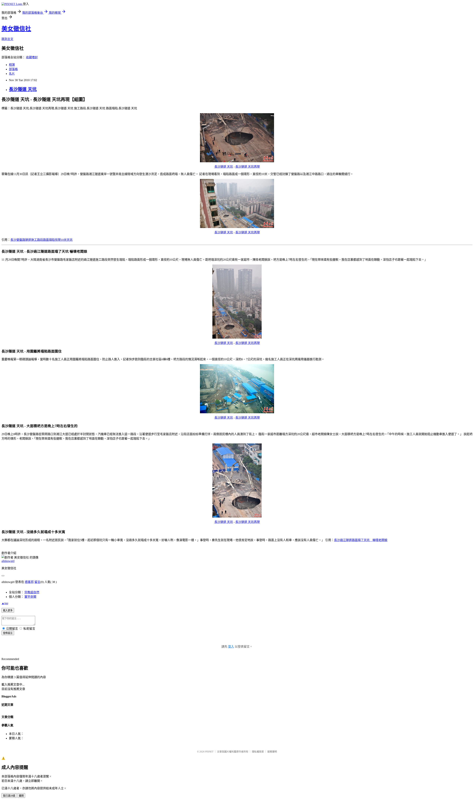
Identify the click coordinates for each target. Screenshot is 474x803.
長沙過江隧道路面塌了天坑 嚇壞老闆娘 (360, 540)
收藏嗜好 (32, 57)
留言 (37, 581)
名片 (12, 73)
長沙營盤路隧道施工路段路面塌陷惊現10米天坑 (41, 239)
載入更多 (8, 610)
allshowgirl (7, 561)
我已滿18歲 (9, 795)
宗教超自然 (31, 592)
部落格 (13, 69)
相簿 (12, 64)
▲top (4, 603)
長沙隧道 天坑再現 (247, 166)
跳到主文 (7, 39)
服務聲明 (272, 751)
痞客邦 (29, 581)
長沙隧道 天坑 (23, 89)
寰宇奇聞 (30, 596)
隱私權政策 (258, 751)
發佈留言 (8, 633)
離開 (21, 795)
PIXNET (209, 751)
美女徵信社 (16, 28)
